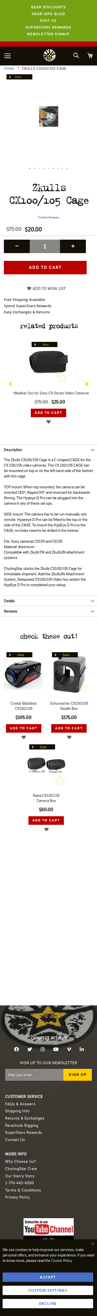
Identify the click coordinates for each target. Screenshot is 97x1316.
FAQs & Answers (20, 1104)
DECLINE (48, 1303)
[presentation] (10, 382)
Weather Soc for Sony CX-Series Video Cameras (51, 393)
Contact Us (15, 1140)
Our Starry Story (20, 1176)
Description (13, 450)
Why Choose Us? (20, 1161)
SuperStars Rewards (23, 1132)
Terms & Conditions (23, 1190)
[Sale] (48, 387)
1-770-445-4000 (19, 1183)
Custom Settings (47, 1290)
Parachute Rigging (21, 1125)
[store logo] (49, 56)
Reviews (10, 611)
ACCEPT (48, 1277)
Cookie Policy (61, 1261)
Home (9, 69)
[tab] (48, 449)
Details (9, 601)
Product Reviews (48, 217)
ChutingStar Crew (21, 1169)
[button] (30, 169)
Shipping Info (17, 1111)
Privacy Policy (17, 1197)
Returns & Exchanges (24, 1118)
